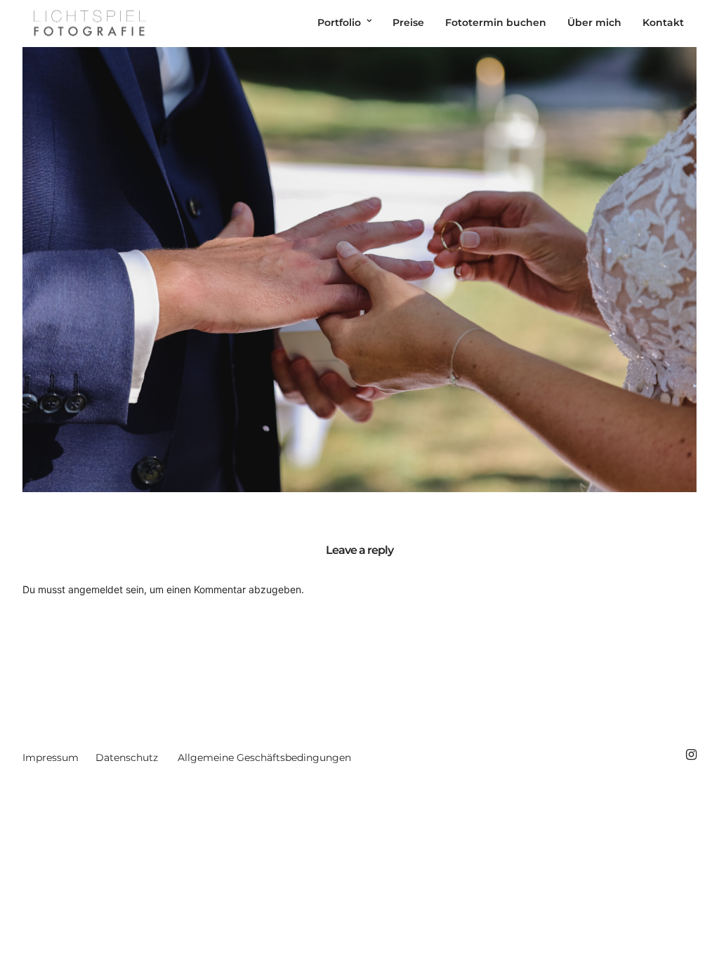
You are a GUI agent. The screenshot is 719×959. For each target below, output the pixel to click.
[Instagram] (691, 755)
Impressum (50, 757)
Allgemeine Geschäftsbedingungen (264, 757)
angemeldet (95, 589)
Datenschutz (126, 757)
